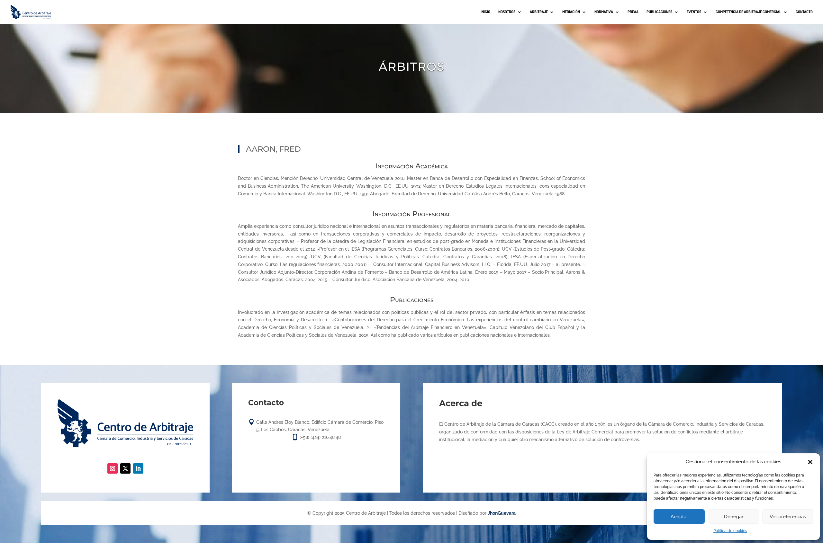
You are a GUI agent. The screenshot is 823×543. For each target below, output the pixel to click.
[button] (810, 462)
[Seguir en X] (125, 468)
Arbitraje (539, 12)
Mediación (571, 12)
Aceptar (679, 517)
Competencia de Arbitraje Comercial (748, 12)
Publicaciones (659, 12)
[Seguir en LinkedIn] (138, 468)
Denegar (733, 517)
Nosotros (506, 12)
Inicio (485, 12)
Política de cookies (730, 531)
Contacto (804, 12)
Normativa (603, 12)
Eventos (694, 12)
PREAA (633, 12)
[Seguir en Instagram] (112, 468)
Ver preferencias (788, 517)
